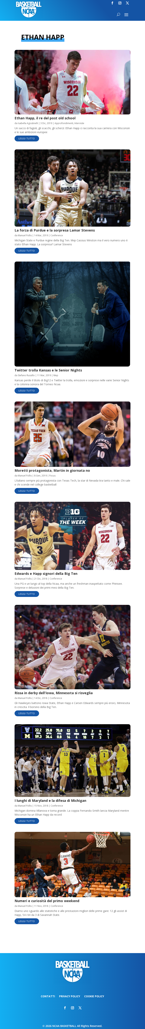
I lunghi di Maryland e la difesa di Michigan (50, 800)
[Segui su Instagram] (120, 3)
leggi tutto (27, 138)
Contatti (48, 996)
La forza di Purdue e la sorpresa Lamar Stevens (55, 230)
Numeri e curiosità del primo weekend (47, 901)
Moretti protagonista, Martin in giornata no (52, 470)
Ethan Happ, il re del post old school (45, 118)
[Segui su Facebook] (112, 3)
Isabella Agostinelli (28, 123)
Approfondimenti (64, 123)
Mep (55, 375)
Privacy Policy (69, 996)
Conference (56, 235)
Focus (52, 475)
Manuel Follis (25, 235)
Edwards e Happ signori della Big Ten (46, 573)
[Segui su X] (127, 3)
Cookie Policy (94, 996)
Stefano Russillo (26, 375)
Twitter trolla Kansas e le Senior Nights (48, 370)
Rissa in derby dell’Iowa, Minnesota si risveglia (54, 693)
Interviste (79, 123)
